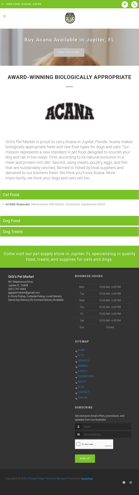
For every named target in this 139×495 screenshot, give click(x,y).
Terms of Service (55, 478)
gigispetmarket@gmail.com (24, 292)
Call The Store (69, 52)
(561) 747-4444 (17, 289)
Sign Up (85, 458)
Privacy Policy (36, 478)
